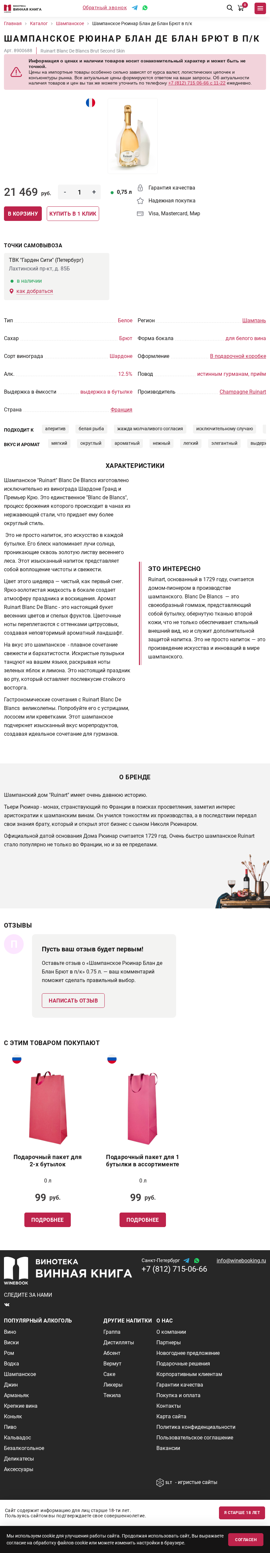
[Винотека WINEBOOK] (22, 8)
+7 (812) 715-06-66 (174, 1269)
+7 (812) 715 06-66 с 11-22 (197, 83)
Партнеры (168, 1342)
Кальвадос (17, 1437)
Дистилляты (118, 1342)
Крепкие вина (21, 1406)
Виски (11, 1342)
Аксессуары (18, 1469)
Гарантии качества (179, 1385)
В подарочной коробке (238, 356)
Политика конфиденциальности (195, 1427)
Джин (11, 1385)
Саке (109, 1374)
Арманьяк (16, 1395)
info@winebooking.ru (241, 1260)
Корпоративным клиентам (189, 1374)
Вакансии (168, 1448)
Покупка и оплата (178, 1395)
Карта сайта (171, 1416)
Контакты (168, 1406)
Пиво (10, 1427)
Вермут (112, 1363)
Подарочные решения (183, 1363)
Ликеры (112, 1385)
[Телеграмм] (135, 7)
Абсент (112, 1353)
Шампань (254, 320)
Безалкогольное (24, 1448)
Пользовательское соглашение (194, 1437)
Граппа (112, 1332)
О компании (171, 1332)
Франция (121, 409)
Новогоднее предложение (188, 1353)
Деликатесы (19, 1459)
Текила (112, 1395)
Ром (9, 1353)
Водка (11, 1363)
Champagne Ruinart (243, 392)
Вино (10, 1332)
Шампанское (20, 1374)
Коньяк (13, 1416)
